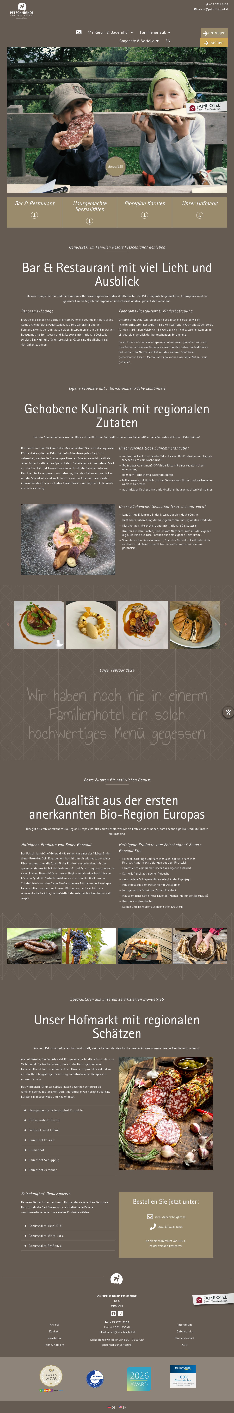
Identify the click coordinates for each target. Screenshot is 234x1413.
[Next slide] (225, 624)
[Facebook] (113, 1313)
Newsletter (54, 1338)
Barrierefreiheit (184, 1338)
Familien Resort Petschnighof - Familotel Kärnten (182, 1384)
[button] (68, 1110)
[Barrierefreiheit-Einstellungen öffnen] (228, 712)
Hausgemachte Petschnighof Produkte (56, 1110)
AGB (184, 1345)
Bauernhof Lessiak (41, 1140)
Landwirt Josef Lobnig (44, 1130)
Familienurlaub (153, 32)
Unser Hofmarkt (200, 204)
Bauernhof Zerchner (43, 1170)
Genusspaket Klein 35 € (45, 1226)
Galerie (78, 32)
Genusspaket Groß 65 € (45, 1246)
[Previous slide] (8, 624)
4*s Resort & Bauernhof (108, 32)
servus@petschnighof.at (121, 1332)
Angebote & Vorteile (136, 40)
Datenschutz (185, 1331)
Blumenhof (36, 1150)
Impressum (184, 1324)
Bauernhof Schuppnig (44, 1160)
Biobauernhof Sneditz (44, 1120)
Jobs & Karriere (54, 1345)
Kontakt (54, 1331)
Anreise (54, 1324)
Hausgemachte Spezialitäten (89, 207)
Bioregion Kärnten (144, 204)
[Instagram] (120, 1313)
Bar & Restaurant (34, 204)
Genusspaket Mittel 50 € (46, 1236)
